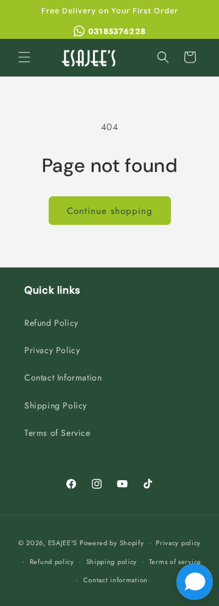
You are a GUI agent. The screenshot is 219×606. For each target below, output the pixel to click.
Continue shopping (110, 211)
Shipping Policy (55, 405)
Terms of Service (57, 433)
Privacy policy (178, 543)
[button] (24, 57)
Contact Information (63, 377)
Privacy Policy (52, 350)
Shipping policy (111, 561)
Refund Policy (51, 323)
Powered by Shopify (112, 543)
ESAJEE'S (63, 543)
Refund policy (52, 561)
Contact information (115, 580)
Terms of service (175, 561)
